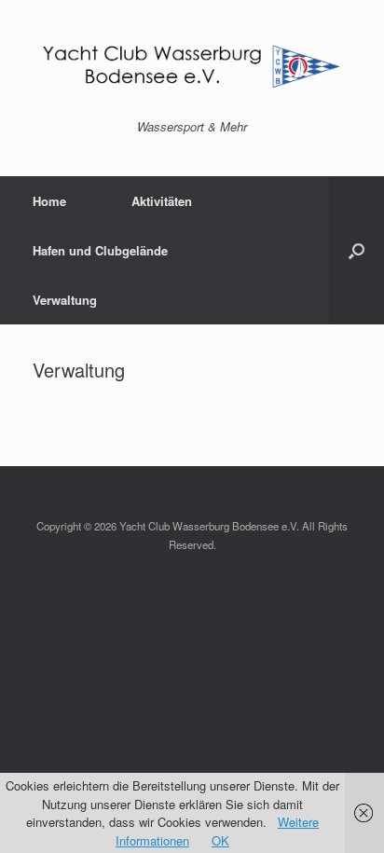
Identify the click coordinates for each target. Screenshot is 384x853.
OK (220, 840)
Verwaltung (65, 300)
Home (49, 201)
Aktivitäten (161, 201)
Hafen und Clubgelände (100, 250)
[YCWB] (192, 66)
